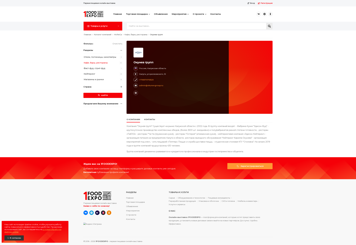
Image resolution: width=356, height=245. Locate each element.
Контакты (215, 14)
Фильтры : (88, 43)
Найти (104, 95)
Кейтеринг (89, 74)
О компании (133, 119)
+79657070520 (146, 80)
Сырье (172, 198)
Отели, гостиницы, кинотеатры (100, 57)
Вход (252, 3)
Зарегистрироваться (252, 166)
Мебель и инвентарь (247, 201)
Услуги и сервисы (177, 204)
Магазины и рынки (94, 79)
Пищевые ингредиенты (219, 198)
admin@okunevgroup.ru (151, 85)
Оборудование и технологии (191, 198)
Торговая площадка (137, 14)
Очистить (117, 44)
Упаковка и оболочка (209, 201)
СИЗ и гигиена (228, 201)
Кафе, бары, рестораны (96, 62)
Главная (117, 14)
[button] (102, 26)
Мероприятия (179, 14)
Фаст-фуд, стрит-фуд (94, 68)
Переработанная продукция (182, 201)
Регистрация (267, 3)
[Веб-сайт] (136, 93)
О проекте (198, 14)
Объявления (161, 14)
